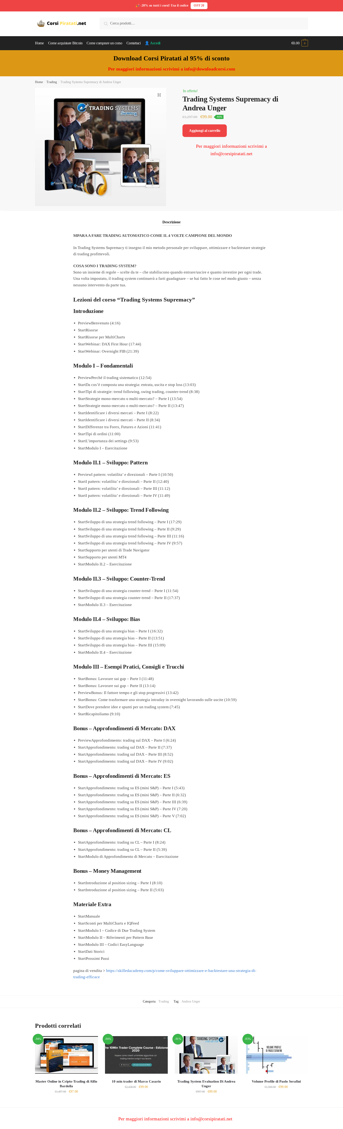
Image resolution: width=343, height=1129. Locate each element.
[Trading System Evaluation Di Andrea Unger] (206, 1055)
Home (39, 82)
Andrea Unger (191, 1001)
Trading (51, 82)
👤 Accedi (152, 43)
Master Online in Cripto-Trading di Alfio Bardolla (66, 1084)
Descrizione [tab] (171, 222)
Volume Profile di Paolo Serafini (276, 1081)
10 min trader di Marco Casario (136, 1081)
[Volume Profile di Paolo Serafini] (276, 1055)
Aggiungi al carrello (204, 131)
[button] (159, 95)
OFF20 (199, 5)
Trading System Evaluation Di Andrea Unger (206, 1084)
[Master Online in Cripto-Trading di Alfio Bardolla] (66, 1055)
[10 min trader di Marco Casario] (136, 1055)
